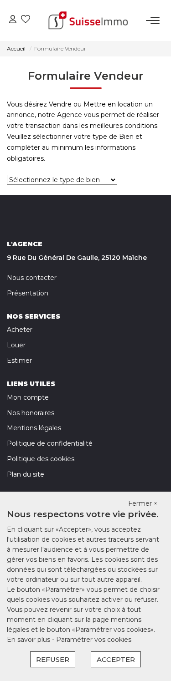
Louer (16, 345)
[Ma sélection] (25, 20)
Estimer (19, 360)
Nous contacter (32, 278)
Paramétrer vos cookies (93, 639)
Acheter (19, 329)
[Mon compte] (12, 20)
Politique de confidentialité (50, 443)
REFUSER (52, 659)
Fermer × (142, 503)
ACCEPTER (116, 659)
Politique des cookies (40, 459)
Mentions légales (34, 428)
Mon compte (28, 397)
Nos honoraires (30, 413)
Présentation (27, 293)
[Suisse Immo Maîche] (88, 20)
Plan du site (25, 474)
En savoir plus (29, 639)
